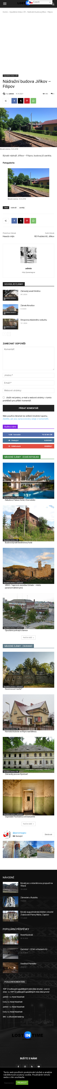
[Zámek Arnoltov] (10, 309)
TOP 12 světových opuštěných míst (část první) (29, 992)
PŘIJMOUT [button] (22, 1083)
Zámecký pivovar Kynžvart (16, 774)
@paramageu (19, 832)
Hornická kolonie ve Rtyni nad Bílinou (21, 731)
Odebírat (48, 446)
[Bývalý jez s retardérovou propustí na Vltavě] (10, 887)
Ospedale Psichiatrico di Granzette (20, 817)
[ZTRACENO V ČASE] (28, 1035)
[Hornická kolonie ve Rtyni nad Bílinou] (28, 712)
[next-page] (9, 334)
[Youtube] (38, 1066)
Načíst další (27, 637)
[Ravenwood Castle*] (28, 670)
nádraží (13, 208)
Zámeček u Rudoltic (29, 897)
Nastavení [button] (9, 1083)
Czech (36, 2)
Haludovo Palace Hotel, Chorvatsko (20, 500)
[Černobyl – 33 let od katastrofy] (10, 953)
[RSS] (32, 1066)
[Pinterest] (27, 101)
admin (11, 94)
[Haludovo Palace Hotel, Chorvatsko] (28, 481)
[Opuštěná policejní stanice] (28, 611)
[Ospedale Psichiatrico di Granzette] (28, 797)
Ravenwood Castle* (13, 689)
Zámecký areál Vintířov (30, 291)
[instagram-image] (11, 849)
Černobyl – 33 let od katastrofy (33, 949)
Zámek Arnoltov (27, 305)
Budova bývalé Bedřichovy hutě (18, 542)
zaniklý (21, 208)
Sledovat (48, 440)
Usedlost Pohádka (28, 964)
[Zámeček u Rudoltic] (10, 901)
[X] (20, 101)
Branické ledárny (16, 1016)
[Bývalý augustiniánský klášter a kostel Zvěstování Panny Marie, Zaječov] (10, 916)
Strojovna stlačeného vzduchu (33, 320)
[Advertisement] (28, 44)
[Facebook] (14, 101)
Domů (5, 12)
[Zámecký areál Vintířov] (10, 295)
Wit (4, 1016)
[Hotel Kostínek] (10, 939)
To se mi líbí (47, 434)
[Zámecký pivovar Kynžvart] (28, 755)
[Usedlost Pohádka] (10, 967)
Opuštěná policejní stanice (16, 630)
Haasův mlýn (8, 236)
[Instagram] (25, 1066)
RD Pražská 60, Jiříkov (44, 236)
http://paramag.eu (28, 272)
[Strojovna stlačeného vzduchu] (10, 324)
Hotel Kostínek (26, 935)
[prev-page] (4, 334)
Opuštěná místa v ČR (17, 12)
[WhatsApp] (33, 101)
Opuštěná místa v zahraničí (13, 497)
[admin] (4, 93)
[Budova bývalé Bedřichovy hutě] (28, 523)
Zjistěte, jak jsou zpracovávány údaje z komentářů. (26, 419)
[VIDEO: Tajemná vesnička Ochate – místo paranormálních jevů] (28, 566)
